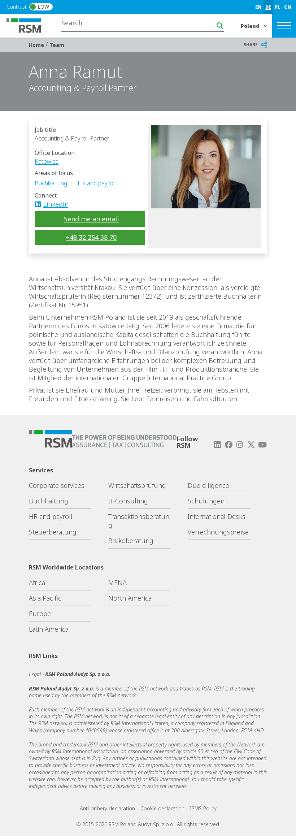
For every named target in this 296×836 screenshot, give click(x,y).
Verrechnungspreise (218, 532)
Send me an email (91, 219)
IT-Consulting (128, 501)
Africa (37, 582)
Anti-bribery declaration (107, 808)
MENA (117, 582)
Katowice (46, 161)
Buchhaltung (51, 183)
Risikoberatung (130, 540)
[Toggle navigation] (284, 26)
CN (287, 7)
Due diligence (208, 485)
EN (258, 7)
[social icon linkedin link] (40, 204)
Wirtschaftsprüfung (137, 485)
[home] (28, 25)
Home (37, 45)
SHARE (251, 45)
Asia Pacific (45, 598)
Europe (40, 613)
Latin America (49, 629)
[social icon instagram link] (239, 445)
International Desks (216, 516)
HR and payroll (97, 183)
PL (277, 7)
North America (130, 598)
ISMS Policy (203, 808)
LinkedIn (56, 204)
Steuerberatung (53, 532)
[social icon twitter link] (251, 445)
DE (268, 7)
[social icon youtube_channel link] (262, 445)
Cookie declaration (162, 808)
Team (56, 45)
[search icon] (220, 25)
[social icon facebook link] (228, 445)
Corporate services (56, 485)
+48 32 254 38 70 (91, 237)
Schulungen (206, 501)
